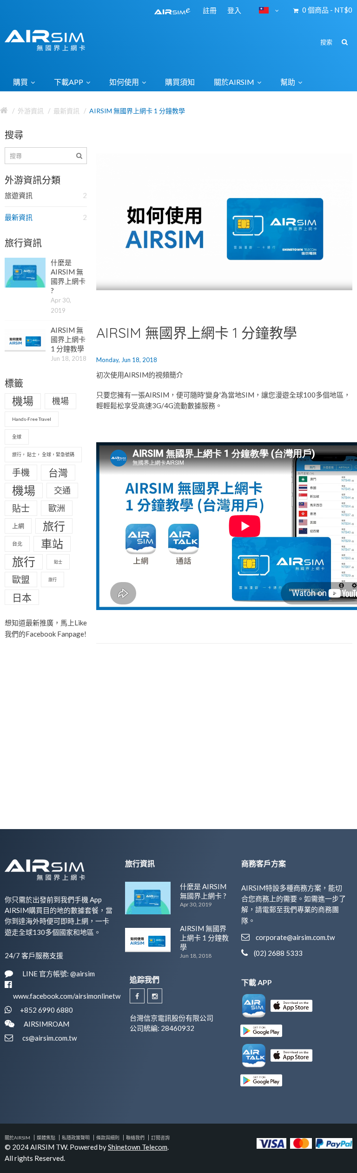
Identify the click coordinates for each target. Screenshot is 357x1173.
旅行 (54, 526)
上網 (18, 525)
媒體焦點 (46, 1137)
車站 (52, 543)
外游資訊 (31, 111)
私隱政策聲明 (76, 1137)
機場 (22, 400)
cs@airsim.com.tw (49, 1038)
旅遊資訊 (46, 195)
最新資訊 (66, 111)
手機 (21, 472)
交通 (62, 490)
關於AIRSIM (17, 1137)
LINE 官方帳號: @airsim (58, 973)
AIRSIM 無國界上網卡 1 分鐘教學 (137, 111)
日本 (22, 597)
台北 (17, 544)
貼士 (21, 508)
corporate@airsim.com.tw (295, 937)
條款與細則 (107, 1137)
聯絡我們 (135, 1137)
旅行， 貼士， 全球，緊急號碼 (43, 454)
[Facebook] (137, 995)
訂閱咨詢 (160, 1137)
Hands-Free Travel (31, 419)
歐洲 (56, 508)
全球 (16, 436)
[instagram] (154, 995)
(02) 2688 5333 (278, 953)
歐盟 (21, 579)
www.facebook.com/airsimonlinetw (66, 996)
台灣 (58, 472)
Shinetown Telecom (137, 1147)
